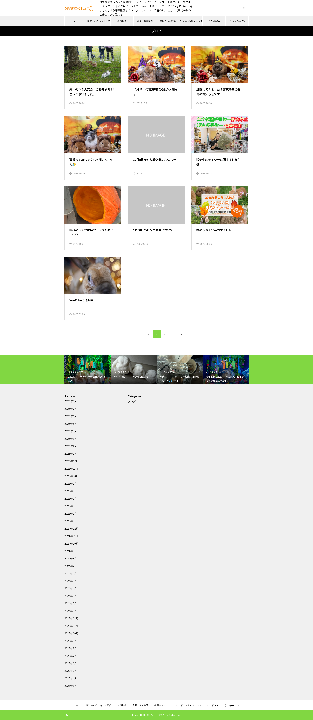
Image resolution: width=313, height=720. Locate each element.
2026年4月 (70, 431)
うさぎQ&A (214, 21)
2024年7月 (70, 566)
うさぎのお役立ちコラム (190, 23)
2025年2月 (70, 513)
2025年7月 (70, 498)
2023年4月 (70, 678)
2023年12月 (71, 618)
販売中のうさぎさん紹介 (98, 23)
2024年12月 (71, 528)
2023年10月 (71, 633)
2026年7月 (70, 408)
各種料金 (122, 21)
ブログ (132, 401)
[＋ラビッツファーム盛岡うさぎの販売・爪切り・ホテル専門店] (78, 8)
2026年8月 (70, 401)
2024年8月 (70, 558)
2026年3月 (70, 438)
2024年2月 (70, 603)
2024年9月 (70, 551)
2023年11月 (71, 626)
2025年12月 (71, 461)
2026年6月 (70, 416)
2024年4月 (70, 588)
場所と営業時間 (145, 21)
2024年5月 (70, 581)
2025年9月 (70, 483)
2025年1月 (70, 521)
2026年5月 (70, 423)
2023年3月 (70, 686)
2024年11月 (71, 536)
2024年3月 (70, 596)
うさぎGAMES (237, 21)
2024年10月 (71, 543)
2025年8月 (70, 491)
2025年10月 (71, 476)
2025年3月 (70, 506)
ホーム (76, 21)
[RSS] (66, 715)
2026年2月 (70, 446)
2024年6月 (70, 573)
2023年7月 (70, 656)
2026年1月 (70, 453)
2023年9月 (70, 641)
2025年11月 (71, 468)
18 (180, 334)
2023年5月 (70, 671)
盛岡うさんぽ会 (168, 21)
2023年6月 (70, 663)
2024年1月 (70, 611)
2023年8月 (70, 648)
